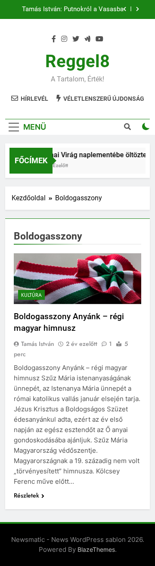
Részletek (26, 495)
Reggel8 (77, 61)
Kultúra (31, 295)
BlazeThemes (96, 549)
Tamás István (37, 343)
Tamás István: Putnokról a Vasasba (73, 9)
